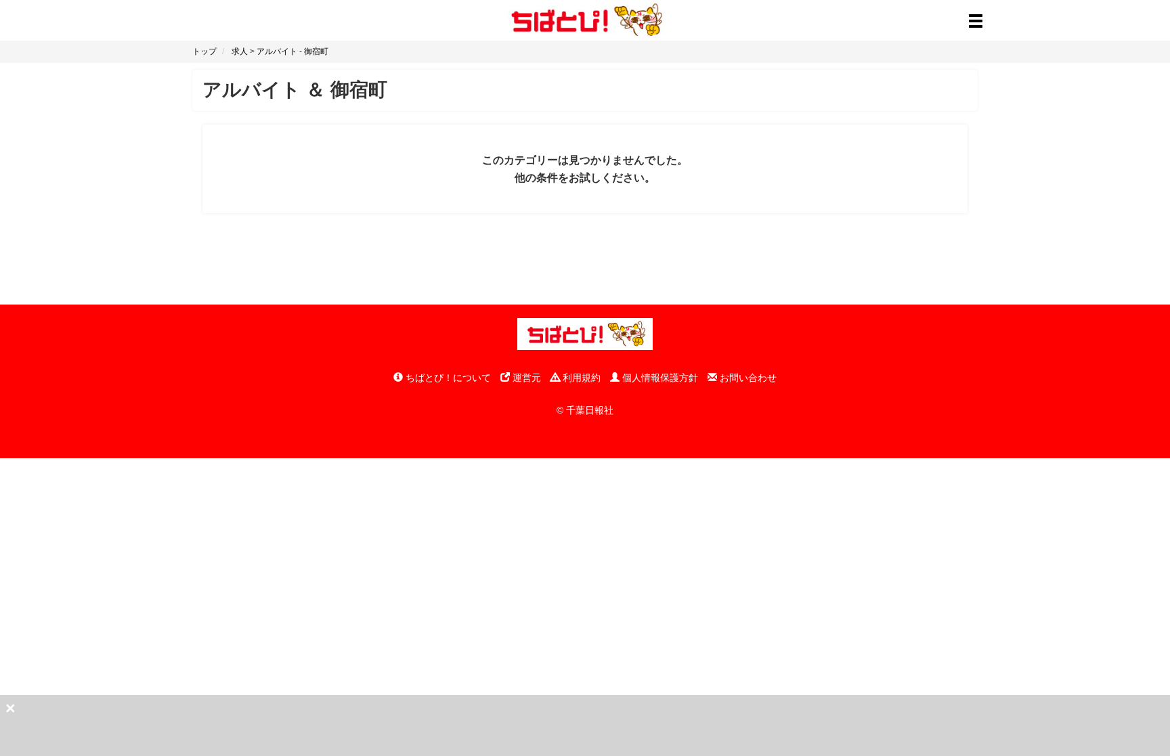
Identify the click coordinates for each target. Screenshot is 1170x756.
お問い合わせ (747, 377)
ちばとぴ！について (447, 377)
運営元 (525, 377)
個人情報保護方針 (659, 377)
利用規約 (580, 377)
